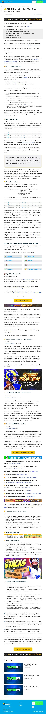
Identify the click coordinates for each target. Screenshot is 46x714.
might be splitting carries (28, 142)
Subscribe (39, 1)
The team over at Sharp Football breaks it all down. (19, 482)
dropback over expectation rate (32, 234)
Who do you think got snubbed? (33, 493)
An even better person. (22, 474)
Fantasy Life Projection (10, 343)
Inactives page (34, 246)
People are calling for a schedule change (31, 45)
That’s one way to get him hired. (15, 468)
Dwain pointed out (35, 149)
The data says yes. (33, 471)
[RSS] (33, 707)
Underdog (29, 26)
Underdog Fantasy (28, 279)
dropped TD (13, 175)
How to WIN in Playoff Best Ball (21, 288)
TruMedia (25, 77)
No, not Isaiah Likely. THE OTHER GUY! (28, 477)
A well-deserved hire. (31, 496)
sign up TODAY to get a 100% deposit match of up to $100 (27, 293)
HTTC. (29, 490)
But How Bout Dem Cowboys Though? (23, 649)
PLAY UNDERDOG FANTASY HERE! (23, 300)
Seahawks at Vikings (20, 84)
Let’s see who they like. (15, 463)
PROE (24, 104)
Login (34, 1)
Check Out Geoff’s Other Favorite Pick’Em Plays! (23, 452)
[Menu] (44, 1)
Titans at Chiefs (15, 82)
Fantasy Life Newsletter (8, 6)
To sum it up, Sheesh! (25, 487)
